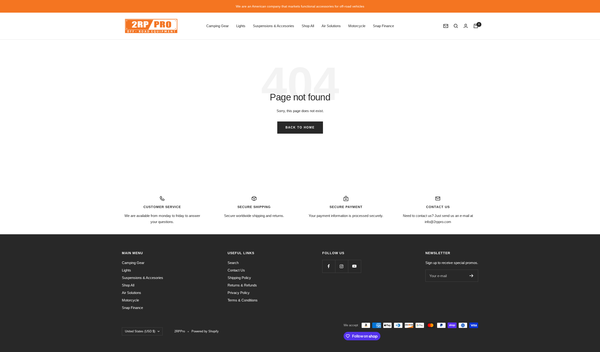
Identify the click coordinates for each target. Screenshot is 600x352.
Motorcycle (356, 26)
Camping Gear (217, 26)
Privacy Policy (239, 293)
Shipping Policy (239, 278)
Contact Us (236, 270)
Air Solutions (331, 26)
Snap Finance (383, 26)
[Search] (456, 26)
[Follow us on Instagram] (341, 266)
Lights (240, 26)
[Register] (471, 275)
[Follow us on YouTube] (354, 266)
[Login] (466, 26)
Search (233, 263)
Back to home (300, 127)
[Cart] (475, 26)
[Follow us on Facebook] (328, 266)
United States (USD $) (140, 331)
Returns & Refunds (242, 285)
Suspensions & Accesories (273, 26)
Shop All (308, 26)
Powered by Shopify (205, 331)
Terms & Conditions (243, 300)
